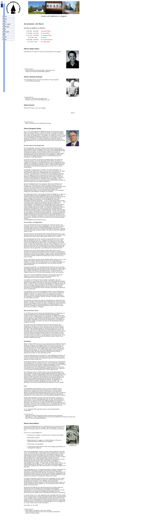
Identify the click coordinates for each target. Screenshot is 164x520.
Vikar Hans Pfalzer (46, 31)
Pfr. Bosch (43, 37)
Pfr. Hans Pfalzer (45, 33)
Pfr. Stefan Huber (45, 41)
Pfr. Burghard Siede (46, 35)
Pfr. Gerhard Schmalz (46, 39)
